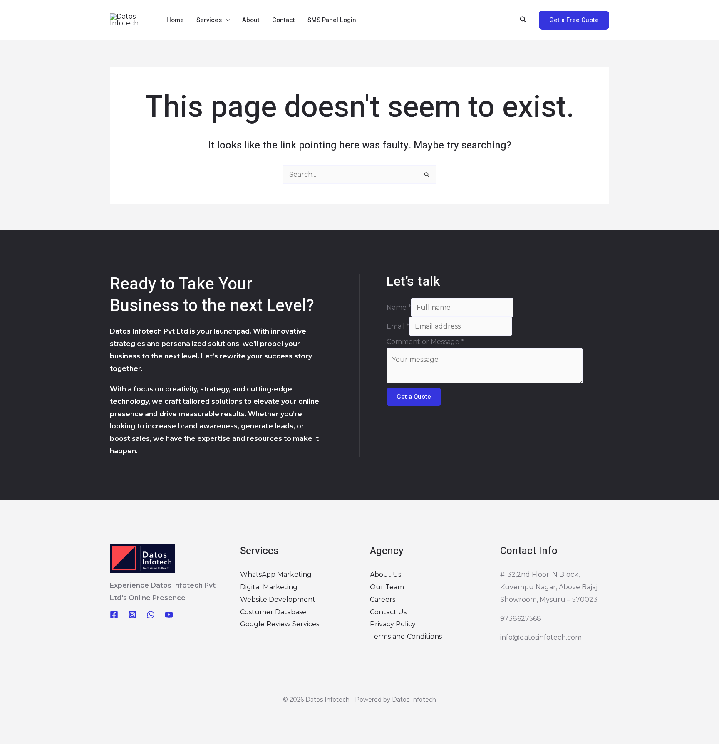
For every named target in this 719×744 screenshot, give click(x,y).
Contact (283, 20)
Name (399, 307)
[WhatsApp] (150, 615)
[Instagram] (132, 615)
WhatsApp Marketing (276, 574)
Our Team (387, 587)
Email (398, 326)
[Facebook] (114, 615)
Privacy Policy (393, 624)
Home (175, 20)
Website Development (277, 599)
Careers (382, 599)
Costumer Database (273, 612)
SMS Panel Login (331, 20)
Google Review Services (279, 624)
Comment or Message (425, 342)
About (251, 20)
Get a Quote (414, 396)
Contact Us (388, 612)
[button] (226, 20)
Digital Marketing (269, 587)
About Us (385, 574)
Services (209, 20)
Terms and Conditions (406, 636)
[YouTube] (169, 615)
